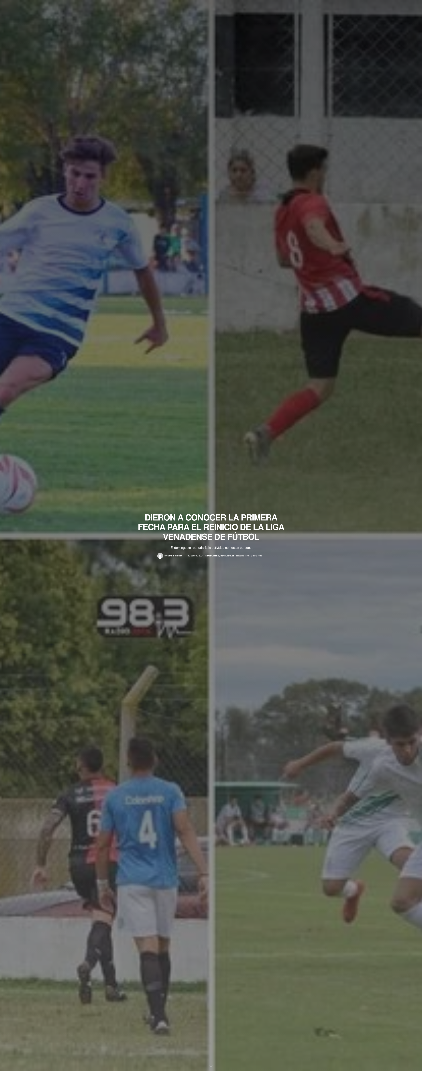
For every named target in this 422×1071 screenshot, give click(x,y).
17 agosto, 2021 (195, 555)
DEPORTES (213, 555)
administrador (174, 555)
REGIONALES (227, 555)
